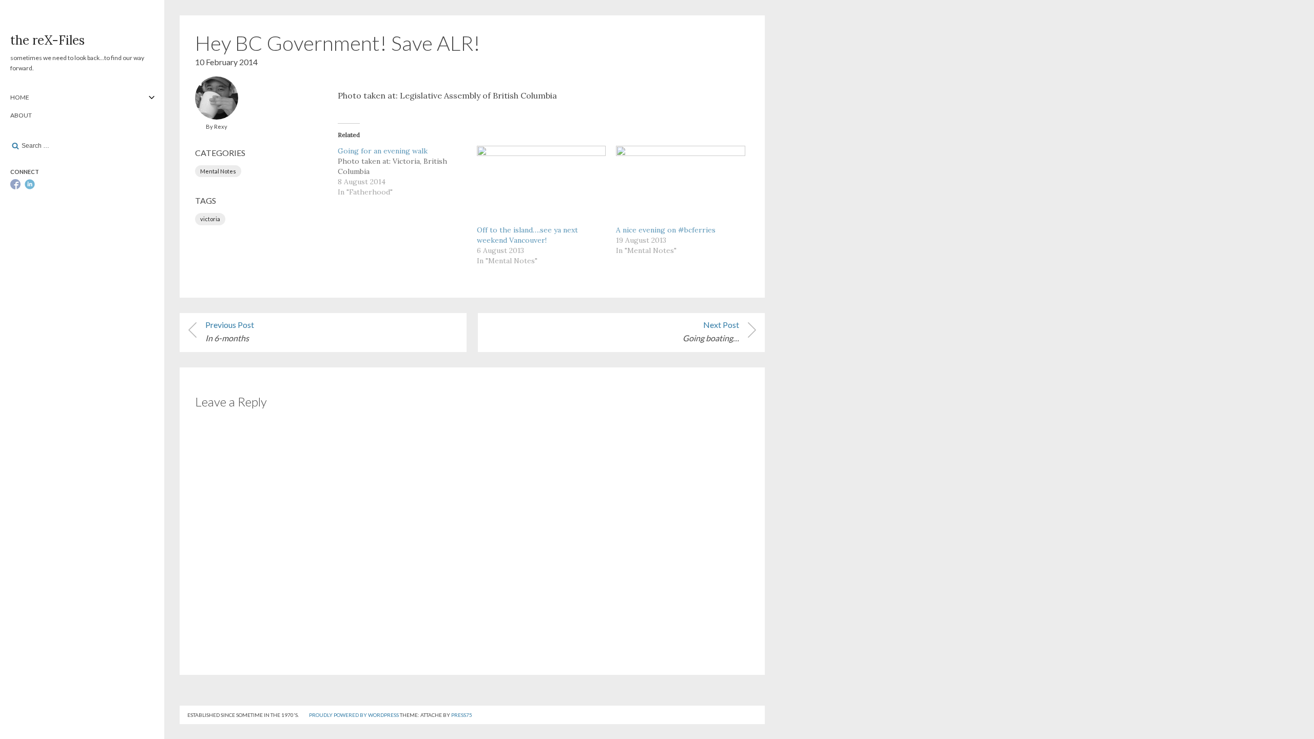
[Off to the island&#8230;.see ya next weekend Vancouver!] (541, 183)
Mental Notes (218, 171)
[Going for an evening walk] (407, 171)
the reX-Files (47, 40)
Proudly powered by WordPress (354, 715)
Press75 (461, 715)
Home (19, 97)
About (21, 115)
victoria (210, 219)
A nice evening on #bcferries (666, 230)
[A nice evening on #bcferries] (680, 183)
